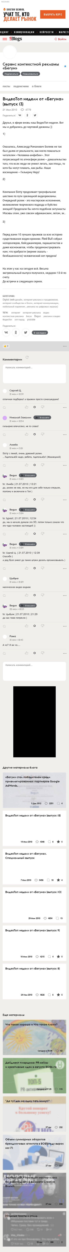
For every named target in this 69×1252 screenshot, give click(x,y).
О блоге (36, 86)
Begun (37, 316)
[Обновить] (27, 357)
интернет (15, 312)
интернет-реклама (32, 312)
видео (46, 312)
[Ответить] (4, 407)
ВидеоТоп (7, 319)
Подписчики (21, 86)
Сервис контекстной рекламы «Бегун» (31, 66)
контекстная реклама (13, 316)
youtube (31, 319)
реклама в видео (52, 316)
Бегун (29, 316)
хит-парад (19, 319)
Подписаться (11, 73)
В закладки (40, 332)
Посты (6, 86)
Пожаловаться (30, 73)
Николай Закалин (20, 417)
